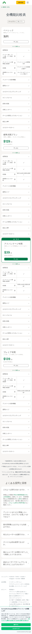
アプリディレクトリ (14, 584)
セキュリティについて (15, 598)
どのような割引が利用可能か (17, 503)
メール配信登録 (13, 602)
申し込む (16, 42)
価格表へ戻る (6, 7)
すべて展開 (15, 46)
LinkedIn (22, 576)
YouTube (18, 578)
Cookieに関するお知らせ (22, 620)
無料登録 (20, 2)
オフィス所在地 (25, 584)
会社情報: (3, 582)
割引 (20, 499)
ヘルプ (25, 586)
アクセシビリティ (23, 602)
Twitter (17, 576)
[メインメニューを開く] (27, 2)
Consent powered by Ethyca (23, 631)
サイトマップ (18, 586)
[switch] (8, 20)
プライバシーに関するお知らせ (17, 591)
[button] (16, 50)
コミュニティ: (5, 576)
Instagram (11, 578)
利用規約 (11, 589)
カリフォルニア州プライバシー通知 (18, 593)
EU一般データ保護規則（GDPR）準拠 (18, 600)
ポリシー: (3, 589)
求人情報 (11, 586)
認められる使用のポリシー (16, 596)
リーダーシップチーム (15, 582)
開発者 (23, 578)
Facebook (11, 576)
